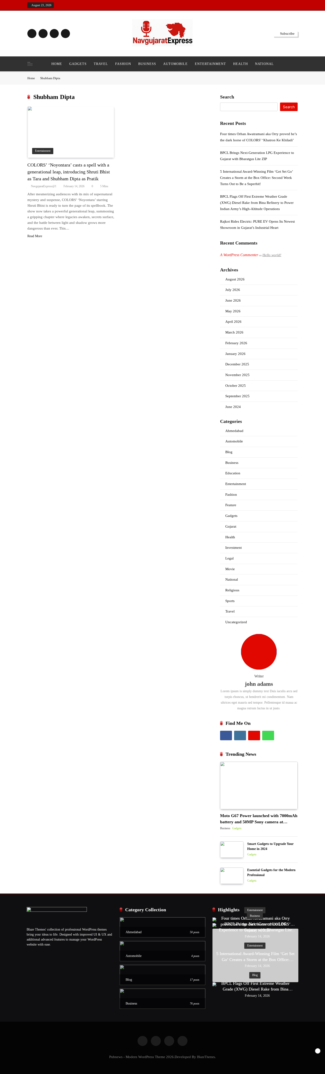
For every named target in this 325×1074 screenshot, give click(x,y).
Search (227, 96)
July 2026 (232, 290)
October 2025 (235, 385)
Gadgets (78, 64)
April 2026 (233, 322)
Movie (230, 569)
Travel (101, 64)
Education (232, 473)
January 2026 (235, 354)
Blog (228, 452)
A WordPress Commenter (239, 255)
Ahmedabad (234, 431)
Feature (230, 505)
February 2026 (236, 343)
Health (240, 64)
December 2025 (237, 364)
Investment (233, 547)
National (264, 64)
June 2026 (233, 300)
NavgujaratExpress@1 (43, 186)
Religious (232, 590)
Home (56, 64)
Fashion (123, 64)
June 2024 (233, 407)
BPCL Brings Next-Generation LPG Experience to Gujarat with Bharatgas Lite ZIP (255, 930)
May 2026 (233, 311)
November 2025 (237, 375)
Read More (34, 236)
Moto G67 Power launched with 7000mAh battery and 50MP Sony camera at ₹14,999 (258, 822)
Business (147, 64)
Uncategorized (236, 622)
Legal (229, 558)
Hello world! (271, 255)
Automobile (175, 64)
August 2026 (235, 279)
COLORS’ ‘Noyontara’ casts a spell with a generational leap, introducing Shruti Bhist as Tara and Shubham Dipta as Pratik (68, 171)
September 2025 (237, 396)
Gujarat (230, 526)
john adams (259, 684)
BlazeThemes (206, 1057)
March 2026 (234, 332)
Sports (230, 601)
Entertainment (210, 64)
